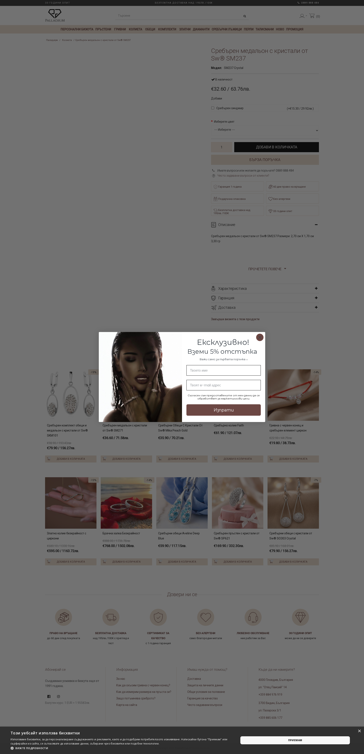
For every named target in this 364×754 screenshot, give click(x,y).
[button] (121, 748)
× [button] (359, 731)
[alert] (182, 740)
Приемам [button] (295, 740)
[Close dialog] (260, 337)
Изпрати (224, 410)
